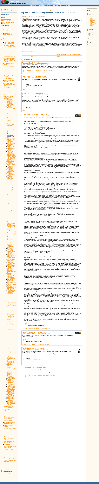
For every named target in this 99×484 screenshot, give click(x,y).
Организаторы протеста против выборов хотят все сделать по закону (9, 417)
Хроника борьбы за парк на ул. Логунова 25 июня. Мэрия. (10, 458)
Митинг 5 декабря (10, 227)
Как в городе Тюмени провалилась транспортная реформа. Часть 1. (9, 88)
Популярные (42, 5)
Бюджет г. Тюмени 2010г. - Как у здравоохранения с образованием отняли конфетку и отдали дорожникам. (10, 72)
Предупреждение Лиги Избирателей (10, 385)
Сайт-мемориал (33, 5)
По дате (49, 5)
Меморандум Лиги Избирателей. (10, 367)
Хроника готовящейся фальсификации (10, 122)
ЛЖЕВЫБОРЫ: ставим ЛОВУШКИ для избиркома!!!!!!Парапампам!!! (11, 183)
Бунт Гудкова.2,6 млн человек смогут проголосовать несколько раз (11, 199)
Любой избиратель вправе (33, 348)
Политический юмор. (8, 420)
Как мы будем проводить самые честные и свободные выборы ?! (11, 128)
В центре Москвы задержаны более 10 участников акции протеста (11, 288)
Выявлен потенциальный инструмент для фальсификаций (10, 321)
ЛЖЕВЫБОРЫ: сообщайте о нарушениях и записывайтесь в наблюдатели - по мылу (10, 179)
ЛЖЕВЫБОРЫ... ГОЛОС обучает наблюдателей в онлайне (10, 171)
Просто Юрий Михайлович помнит (36, 63)
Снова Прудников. (7, 444)
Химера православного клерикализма (8, 455)
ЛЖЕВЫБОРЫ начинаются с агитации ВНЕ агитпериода (10, 101)
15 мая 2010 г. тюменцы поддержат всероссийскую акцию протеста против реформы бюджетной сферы (10, 55)
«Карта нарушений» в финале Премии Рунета (11, 235)
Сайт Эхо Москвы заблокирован (10, 315)
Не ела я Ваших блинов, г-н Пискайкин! (10, 238)
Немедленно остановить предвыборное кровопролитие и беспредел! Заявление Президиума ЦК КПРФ (10, 244)
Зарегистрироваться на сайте (8, 22)
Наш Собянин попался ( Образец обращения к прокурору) (11, 252)
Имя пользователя (5, 14)
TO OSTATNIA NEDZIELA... (9, 66)
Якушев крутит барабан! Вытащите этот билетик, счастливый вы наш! (11, 230)
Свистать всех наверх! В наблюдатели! (10, 298)
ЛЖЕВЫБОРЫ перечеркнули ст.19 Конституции (11, 104)
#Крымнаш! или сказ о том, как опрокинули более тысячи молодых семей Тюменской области (10, 50)
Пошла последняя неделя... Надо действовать (11, 260)
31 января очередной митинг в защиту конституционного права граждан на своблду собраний (10, 60)
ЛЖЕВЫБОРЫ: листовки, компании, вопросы (11, 174)
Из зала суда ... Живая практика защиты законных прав (9, 84)
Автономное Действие (92, 25)
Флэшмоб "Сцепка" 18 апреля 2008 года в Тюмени (10, 452)
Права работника (93, 23)
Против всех (25, 18)
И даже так (9, 328)
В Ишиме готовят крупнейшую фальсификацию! (10, 312)
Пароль (3, 17)
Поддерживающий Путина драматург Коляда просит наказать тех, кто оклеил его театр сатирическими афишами (11, 293)
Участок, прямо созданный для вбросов (10, 280)
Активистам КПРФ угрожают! (10, 345)
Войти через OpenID (6, 20)
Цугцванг (9, 106)
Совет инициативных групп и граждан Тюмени (10, 447)
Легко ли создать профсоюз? (10, 94)
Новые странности (11, 378)
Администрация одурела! (10, 267)
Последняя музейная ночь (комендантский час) (9, 423)
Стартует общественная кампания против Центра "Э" (10, 43)
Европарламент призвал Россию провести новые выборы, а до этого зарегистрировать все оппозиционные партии (11, 356)
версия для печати (26, 56)
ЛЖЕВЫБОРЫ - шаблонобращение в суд (11, 164)
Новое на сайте (7, 33)
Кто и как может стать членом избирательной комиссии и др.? (10, 333)
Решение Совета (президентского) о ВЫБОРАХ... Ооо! (11, 392)
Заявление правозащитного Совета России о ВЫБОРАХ (10, 362)
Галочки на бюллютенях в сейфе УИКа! (10, 348)
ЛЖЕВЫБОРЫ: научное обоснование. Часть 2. (11, 116)
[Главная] (5, 3)
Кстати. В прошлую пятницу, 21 (34, 93)
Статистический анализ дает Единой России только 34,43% (11, 337)
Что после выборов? (11, 265)
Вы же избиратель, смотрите (35, 114)
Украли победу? (10, 397)
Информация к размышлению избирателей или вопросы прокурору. (11, 203)
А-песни (91, 19)
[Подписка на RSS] (87, 45)
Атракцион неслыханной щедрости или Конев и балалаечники (11, 135)
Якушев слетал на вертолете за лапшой (11, 233)
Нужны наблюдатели (11, 209)
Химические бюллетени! (9, 301)
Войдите (33, 56)
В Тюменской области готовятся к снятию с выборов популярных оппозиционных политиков (11, 140)
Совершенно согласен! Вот (35, 368)
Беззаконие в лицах (8, 68)
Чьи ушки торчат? (10, 205)
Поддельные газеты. (11, 226)
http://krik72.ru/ (31, 324)
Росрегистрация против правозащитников (9, 442)
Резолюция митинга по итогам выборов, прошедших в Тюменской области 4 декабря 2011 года (11, 388)
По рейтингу (67, 5)
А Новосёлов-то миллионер (10, 147)
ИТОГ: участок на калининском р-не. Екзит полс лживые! (11, 330)
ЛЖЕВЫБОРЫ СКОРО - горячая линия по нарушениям (8, 97)
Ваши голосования (8, 34)
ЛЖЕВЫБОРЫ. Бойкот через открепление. (10, 167)
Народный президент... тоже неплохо (10, 119)
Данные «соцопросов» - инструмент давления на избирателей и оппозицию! (10, 214)
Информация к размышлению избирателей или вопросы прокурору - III (11, 270)
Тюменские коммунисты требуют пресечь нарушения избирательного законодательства (11, 276)
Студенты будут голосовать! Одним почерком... (11, 263)
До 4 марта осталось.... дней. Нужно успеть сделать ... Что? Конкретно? (10, 325)
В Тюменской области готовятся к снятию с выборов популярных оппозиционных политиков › (69, 54)
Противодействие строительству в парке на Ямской (9, 435)
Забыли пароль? (5, 23)
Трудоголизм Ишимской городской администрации (11, 187)
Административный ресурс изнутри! (11, 310)
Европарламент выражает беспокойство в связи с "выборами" (11, 351)
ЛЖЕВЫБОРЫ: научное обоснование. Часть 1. (11, 112)
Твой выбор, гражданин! (9, 211)
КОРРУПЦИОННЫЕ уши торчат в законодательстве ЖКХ (9, 46)
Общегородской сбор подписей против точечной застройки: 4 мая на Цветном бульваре (10, 411)
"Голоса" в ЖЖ (93, 20)
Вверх (51, 53)
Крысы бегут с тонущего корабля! (11, 249)
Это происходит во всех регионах (11, 196)
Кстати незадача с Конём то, (33, 332)
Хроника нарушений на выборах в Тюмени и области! (11, 317)
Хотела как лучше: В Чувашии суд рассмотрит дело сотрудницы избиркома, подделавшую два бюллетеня (11, 192)
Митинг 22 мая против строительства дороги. (8, 407)
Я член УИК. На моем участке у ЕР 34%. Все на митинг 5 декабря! (11, 307)
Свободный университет (92, 22)
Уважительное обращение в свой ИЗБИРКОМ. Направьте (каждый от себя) (11, 256)
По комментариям (57, 5)
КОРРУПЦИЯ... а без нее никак (10, 92)
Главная (23, 10)
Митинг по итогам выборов (10, 207)
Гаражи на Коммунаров (8, 78)
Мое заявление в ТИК (11, 368)
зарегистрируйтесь (40, 56)
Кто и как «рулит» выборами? (10, 162)
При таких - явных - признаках (34, 76)
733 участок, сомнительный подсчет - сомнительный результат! (10, 342)
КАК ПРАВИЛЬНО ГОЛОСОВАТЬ (10, 125)
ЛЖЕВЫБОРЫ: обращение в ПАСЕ (11, 108)
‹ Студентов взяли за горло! (29, 53)
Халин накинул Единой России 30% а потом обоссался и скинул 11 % (11, 403)
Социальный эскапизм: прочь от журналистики (10, 461)
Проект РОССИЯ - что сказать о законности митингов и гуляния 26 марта (10, 432)
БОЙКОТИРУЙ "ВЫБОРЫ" (10, 152)
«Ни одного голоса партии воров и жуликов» (11, 144)
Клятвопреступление (11, 109)
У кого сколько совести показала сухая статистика (10, 395)
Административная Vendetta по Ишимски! (11, 149)
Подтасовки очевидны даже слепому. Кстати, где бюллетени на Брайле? (11, 381)
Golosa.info (14, 2)
